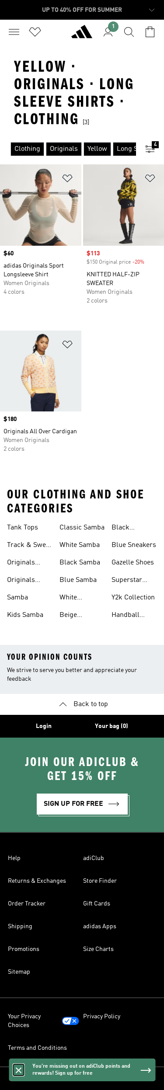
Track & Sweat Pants (29, 546)
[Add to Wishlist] (67, 179)
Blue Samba (78, 580)
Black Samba (79, 562)
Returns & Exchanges (37, 881)
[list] (68, 149)
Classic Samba (82, 527)
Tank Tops (22, 527)
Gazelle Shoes (133, 562)
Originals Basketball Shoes (23, 581)
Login (44, 726)
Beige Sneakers (73, 616)
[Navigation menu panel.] (13, 31)
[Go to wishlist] (34, 31)
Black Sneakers (126, 528)
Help (14, 858)
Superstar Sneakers (127, 581)
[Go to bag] (150, 31)
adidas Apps (99, 926)
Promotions (23, 949)
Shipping (20, 926)
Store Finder (100, 881)
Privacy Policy (101, 1016)
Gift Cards (96, 904)
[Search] (129, 31)
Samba (17, 597)
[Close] (18, 1070)
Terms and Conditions (37, 1048)
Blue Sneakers (134, 545)
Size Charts (98, 949)
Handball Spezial (126, 616)
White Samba (79, 545)
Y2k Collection (133, 597)
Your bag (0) (111, 726)
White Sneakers (73, 598)
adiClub (93, 858)
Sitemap (19, 972)
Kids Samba (25, 615)
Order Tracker (26, 904)
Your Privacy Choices (24, 1020)
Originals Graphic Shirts (29, 563)
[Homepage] (81, 35)
